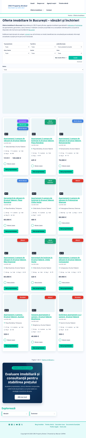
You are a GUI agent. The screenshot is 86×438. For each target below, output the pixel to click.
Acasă (32, 3)
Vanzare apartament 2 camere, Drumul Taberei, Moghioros (41, 317)
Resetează (79, 61)
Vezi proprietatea (11, 169)
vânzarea (71, 25)
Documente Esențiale (73, 424)
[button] (43, 10)
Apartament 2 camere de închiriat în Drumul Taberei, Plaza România (42, 140)
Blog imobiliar (39, 424)
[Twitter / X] (22, 424)
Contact (49, 10)
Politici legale (54, 427)
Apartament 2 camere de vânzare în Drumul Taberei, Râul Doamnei (15, 259)
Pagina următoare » (48, 360)
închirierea (78, 25)
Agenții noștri (51, 3)
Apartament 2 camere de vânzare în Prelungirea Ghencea (69, 200)
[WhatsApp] (14, 424)
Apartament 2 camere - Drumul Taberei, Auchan (14, 316)
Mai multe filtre (60, 58)
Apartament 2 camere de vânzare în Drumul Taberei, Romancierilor (70, 140)
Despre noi (40, 3)
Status (4, 66)
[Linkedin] (19, 424)
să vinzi (27, 34)
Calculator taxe (60, 424)
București (32, 30)
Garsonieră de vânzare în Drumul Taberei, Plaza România (14, 200)
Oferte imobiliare (36, 10)
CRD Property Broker (17, 5)
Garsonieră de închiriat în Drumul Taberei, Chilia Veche (41, 259)
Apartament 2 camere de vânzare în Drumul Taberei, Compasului (70, 259)
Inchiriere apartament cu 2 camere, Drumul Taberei (70, 316)
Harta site (63, 427)
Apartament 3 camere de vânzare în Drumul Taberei (15, 139)
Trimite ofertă (63, 3)
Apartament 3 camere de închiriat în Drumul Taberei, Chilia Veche (42, 200)
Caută (75, 58)
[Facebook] (9, 424)
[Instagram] (12, 424)
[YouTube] (17, 424)
